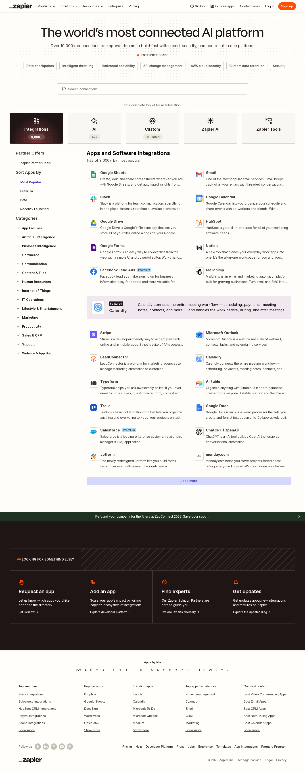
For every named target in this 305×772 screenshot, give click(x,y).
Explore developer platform (108, 612)
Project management (200, 694)
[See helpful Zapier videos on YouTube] (62, 746)
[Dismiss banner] (299, 516)
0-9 (78, 670)
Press (180, 746)
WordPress (92, 716)
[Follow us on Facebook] (38, 746)
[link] (36, 128)
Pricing (127, 746)
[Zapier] (20, 6)
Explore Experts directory (179, 612)
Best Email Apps (255, 701)
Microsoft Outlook (145, 716)
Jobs (191, 746)
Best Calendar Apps (258, 723)
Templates (223, 746)
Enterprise (205, 746)
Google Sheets (94, 701)
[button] (48, 182)
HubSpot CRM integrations (37, 708)
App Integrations (246, 746)
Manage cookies (249, 760)
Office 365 (91, 723)
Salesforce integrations (35, 701)
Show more (27, 730)
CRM (189, 716)
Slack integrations (31, 694)
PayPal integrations (32, 716)
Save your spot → (196, 516)
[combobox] (152, 88)
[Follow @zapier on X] (54, 746)
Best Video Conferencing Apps (265, 694)
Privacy (281, 760)
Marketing (193, 723)
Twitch (137, 694)
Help (139, 746)
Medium (138, 723)
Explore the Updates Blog (250, 612)
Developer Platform (159, 746)
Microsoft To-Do (144, 708)
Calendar (192, 701)
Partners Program (273, 746)
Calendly (139, 701)
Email (189, 708)
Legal (269, 760)
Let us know (27, 612)
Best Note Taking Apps (259, 716)
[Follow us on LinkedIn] (46, 746)
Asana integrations (32, 723)
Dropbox (90, 694)
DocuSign (91, 708)
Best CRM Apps (255, 708)
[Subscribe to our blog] (70, 746)
